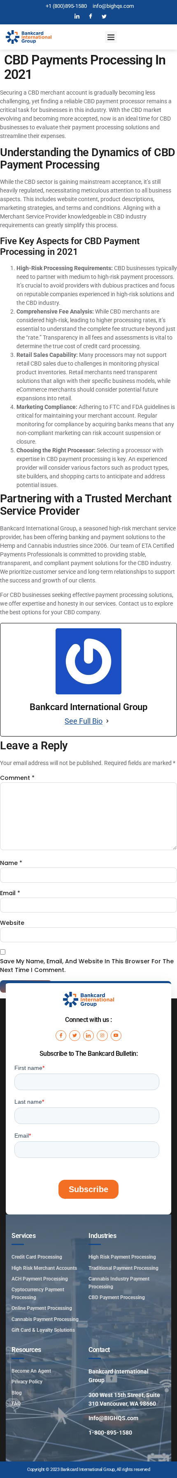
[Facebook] (90, 16)
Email (10, 893)
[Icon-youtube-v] (116, 1035)
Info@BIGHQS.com (113, 1418)
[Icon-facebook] (61, 1035)
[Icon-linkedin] (88, 1035)
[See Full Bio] (107, 721)
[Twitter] (104, 16)
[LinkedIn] (77, 16)
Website (12, 923)
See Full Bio (83, 721)
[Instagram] (102, 1035)
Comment (17, 778)
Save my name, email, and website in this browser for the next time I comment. (87, 965)
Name (11, 863)
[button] (111, 37)
